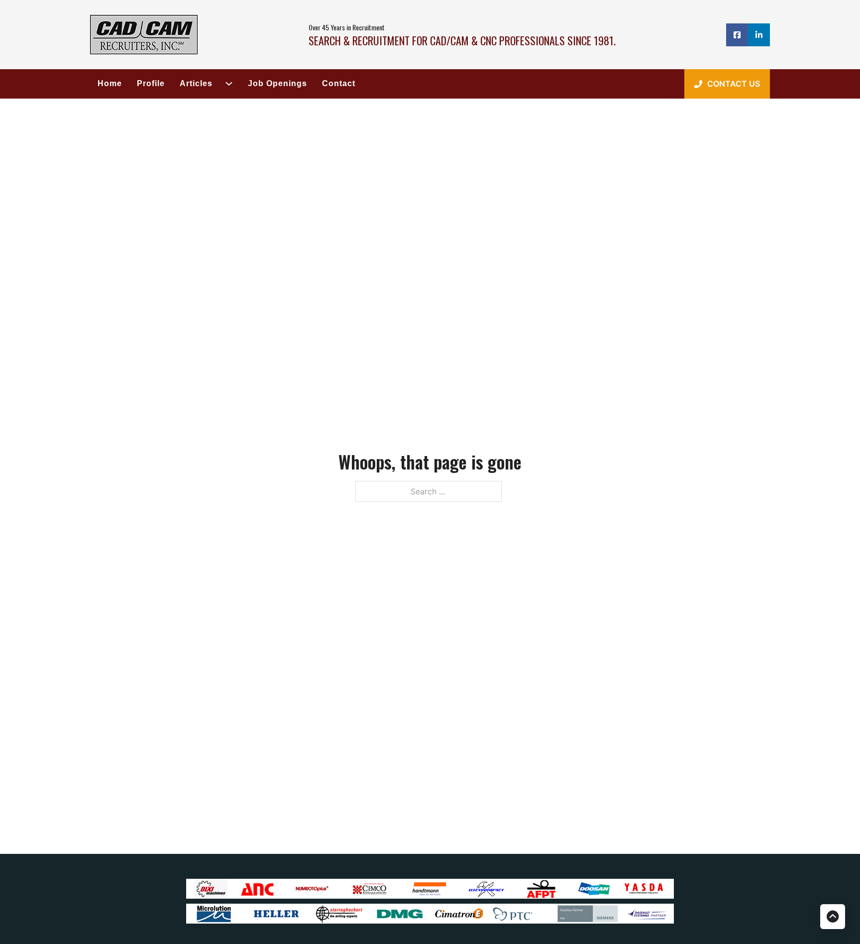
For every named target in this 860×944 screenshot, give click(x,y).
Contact (338, 83)
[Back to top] (832, 916)
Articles (196, 83)
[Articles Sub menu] (225, 83)
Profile (151, 83)
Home (110, 83)
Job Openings (277, 83)
